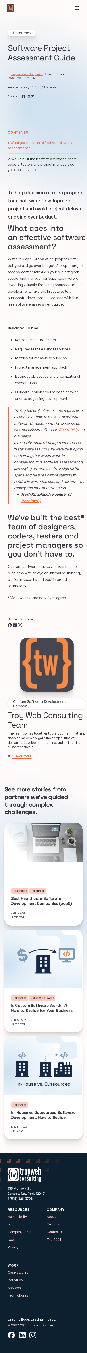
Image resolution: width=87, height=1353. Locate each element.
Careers (53, 1224)
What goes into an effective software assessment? (40, 145)
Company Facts (19, 1232)
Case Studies (18, 1272)
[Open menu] (77, 8)
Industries (15, 1280)
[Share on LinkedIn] (28, 96)
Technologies (18, 1295)
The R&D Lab (56, 1240)
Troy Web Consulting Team (26, 74)
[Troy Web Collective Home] (10, 8)
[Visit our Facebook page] (11, 1335)
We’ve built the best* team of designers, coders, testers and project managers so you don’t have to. (42, 164)
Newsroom (16, 1240)
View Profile (22, 756)
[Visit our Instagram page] (32, 1335)
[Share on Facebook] (23, 96)
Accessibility (17, 1216)
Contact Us (55, 1232)
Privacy (13, 1247)
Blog (11, 1224)
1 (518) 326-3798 (20, 1198)
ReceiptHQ (68, 429)
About (51, 1216)
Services (14, 1288)
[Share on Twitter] (33, 96)
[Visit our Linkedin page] (9, 756)
